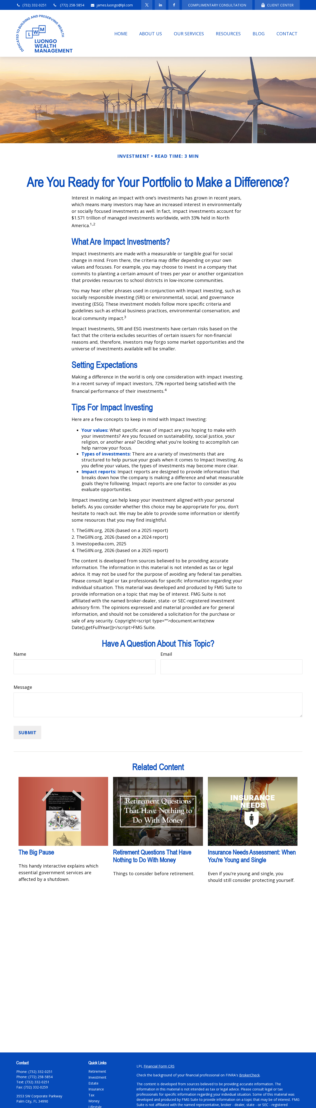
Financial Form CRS (159, 1066)
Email (166, 654)
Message (23, 687)
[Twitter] (146, 5)
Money (93, 1101)
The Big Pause (36, 852)
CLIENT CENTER (280, 5)
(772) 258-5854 (71, 5)
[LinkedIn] (160, 5)
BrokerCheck (249, 1075)
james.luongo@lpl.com (115, 5)
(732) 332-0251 (34, 5)
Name (20, 654)
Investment (97, 1077)
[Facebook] (173, 5)
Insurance (96, 1089)
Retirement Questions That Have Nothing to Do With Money (152, 856)
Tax (91, 1095)
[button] (121, 33)
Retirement (97, 1071)
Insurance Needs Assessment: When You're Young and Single (252, 856)
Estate (93, 1083)
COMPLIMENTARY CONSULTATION (217, 5)
